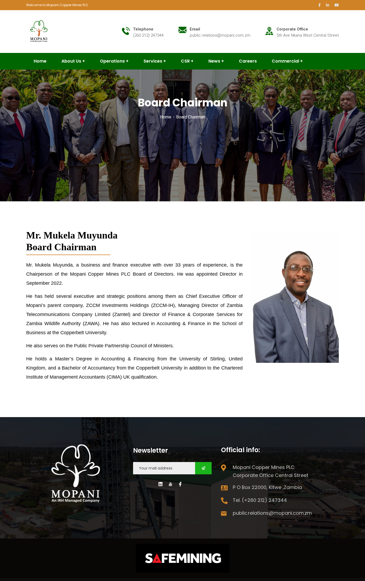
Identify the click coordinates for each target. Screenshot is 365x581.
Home (165, 117)
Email (195, 29)
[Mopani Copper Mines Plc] (39, 31)
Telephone (143, 29)
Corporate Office (292, 29)
